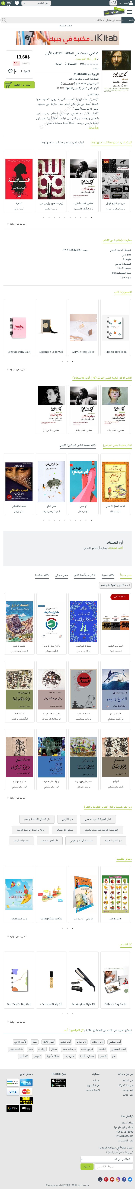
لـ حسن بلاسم (51, 209)
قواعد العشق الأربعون (115, 506)
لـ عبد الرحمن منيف (51, 511)
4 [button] (75, 217)
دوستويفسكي (114, 787)
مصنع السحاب (83, 714)
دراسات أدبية (69, 1049)
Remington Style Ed (83, 1004)
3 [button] (81, 217)
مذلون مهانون (19, 782)
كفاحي (118, 264)
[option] (115, 181)
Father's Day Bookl (116, 1004)
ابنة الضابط (19, 714)
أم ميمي (83, 506)
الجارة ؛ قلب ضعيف (51, 782)
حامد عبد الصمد (82, 719)
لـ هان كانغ (19, 209)
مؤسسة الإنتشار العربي (81, 840)
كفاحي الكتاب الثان (83, 431)
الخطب (102, 1049)
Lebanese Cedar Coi (51, 352)
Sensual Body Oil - (51, 1004)
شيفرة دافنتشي (19, 506)
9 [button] (49, 217)
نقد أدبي (24, 1056)
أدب (66, 1030)
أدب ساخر (81, 1042)
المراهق (115, 782)
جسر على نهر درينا (83, 782)
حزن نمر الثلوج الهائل (115, 204)
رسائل (54, 1049)
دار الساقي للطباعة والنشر (37, 819)
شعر (30, 1049)
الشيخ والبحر (115, 714)
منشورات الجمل (21, 840)
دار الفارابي (67, 819)
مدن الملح (51, 506)
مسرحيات (69, 1056)
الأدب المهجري (118, 1049)
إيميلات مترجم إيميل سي (51, 204)
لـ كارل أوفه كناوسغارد (83, 209)
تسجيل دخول (123, 3)
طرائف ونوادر (16, 1049)
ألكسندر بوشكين (18, 719)
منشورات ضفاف (64, 830)
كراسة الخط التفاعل (19, 919)
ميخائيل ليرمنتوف (50, 719)
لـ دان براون (19, 511)
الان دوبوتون (82, 651)
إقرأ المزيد (94, 128)
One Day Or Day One (19, 1004)
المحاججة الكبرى (115, 646)
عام (114, 1056)
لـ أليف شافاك (115, 511)
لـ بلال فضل (83, 511)
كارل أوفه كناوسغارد (86, 59)
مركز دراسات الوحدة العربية (30, 830)
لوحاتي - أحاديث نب (83, 919)
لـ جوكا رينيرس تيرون (115, 209)
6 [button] (65, 217)
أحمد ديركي (50, 651)
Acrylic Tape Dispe (83, 352)
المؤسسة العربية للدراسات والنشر (101, 830)
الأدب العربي (20, 1042)
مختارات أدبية (87, 1056)
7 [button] (59, 217)
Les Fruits (115, 919)
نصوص (37, 1056)
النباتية (19, 204)
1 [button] (91, 217)
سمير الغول (115, 651)
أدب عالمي (65, 1042)
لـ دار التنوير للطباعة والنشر (115, 585)
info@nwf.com (124, 1136)
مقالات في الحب (83, 646)
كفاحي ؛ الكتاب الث (115, 431)
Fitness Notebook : (115, 352)
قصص (103, 1056)
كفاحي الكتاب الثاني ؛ (83, 204)
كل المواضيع (77, 1030)
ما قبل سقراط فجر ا (51, 646)
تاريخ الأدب (87, 1049)
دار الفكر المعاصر (49, 840)
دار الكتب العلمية (113, 840)
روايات (41, 1049)
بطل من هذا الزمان (51, 714)
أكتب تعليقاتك (115, 548)
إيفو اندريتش (82, 787)
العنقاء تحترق (19, 646)
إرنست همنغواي (114, 719)
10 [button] (43, 217)
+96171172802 (124, 1132)
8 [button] (54, 217)
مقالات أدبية (53, 1056)
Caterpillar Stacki (51, 919)
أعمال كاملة (48, 1042)
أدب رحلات (97, 1042)
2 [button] (86, 217)
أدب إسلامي (115, 1042)
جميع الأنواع (68, 83)
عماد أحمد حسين (18, 651)
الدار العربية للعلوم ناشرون (98, 819)
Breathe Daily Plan (19, 352)
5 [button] (70, 217)
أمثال (34, 1042)
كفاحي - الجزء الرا (51, 431)
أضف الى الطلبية (22, 85)
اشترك (87, 1166)
